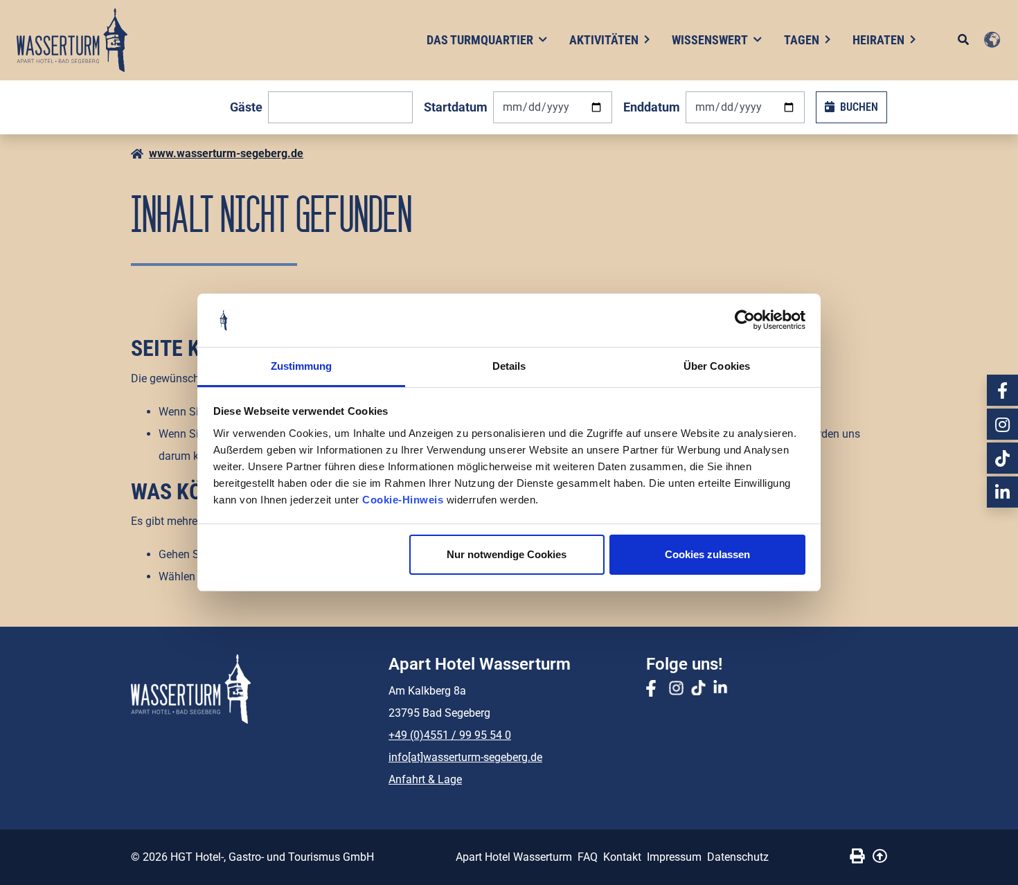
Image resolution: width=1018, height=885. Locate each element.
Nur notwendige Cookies (506, 554)
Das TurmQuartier (480, 40)
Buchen (859, 107)
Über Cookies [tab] (717, 366)
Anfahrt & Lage (425, 779)
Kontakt (622, 857)
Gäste (246, 107)
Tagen (801, 40)
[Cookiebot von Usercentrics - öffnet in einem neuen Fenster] (744, 320)
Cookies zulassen (707, 554)
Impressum (674, 857)
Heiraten (878, 40)
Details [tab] (509, 366)
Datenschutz (738, 857)
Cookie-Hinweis (402, 500)
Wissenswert (710, 40)
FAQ (588, 857)
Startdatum (456, 107)
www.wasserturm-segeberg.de (226, 153)
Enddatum (651, 107)
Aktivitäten (604, 40)
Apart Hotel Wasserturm (514, 857)
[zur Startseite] (72, 40)
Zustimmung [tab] (301, 366)
